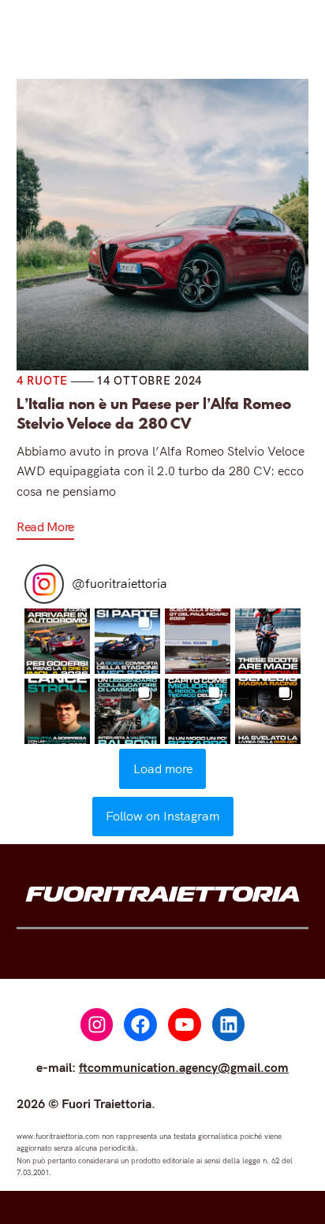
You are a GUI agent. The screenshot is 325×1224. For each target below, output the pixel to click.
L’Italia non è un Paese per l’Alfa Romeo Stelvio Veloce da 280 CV (154, 413)
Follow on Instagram (162, 816)
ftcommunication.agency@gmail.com (184, 1067)
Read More (45, 526)
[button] (57, 641)
